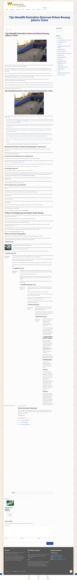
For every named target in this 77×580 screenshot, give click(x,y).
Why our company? (62, 74)
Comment (7, 525)
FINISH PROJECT (61, 49)
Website (38, 538)
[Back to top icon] (71, 571)
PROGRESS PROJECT (62, 57)
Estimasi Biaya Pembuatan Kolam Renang (64, 47)
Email (22, 538)
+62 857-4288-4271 (25, 420)
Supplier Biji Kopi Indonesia (29, 175)
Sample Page (60, 65)
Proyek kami (25, 210)
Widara (13, 492)
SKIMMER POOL (61, 69)
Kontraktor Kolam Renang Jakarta (64, 53)
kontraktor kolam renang (11, 77)
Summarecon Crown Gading (22, 120)
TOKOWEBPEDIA (22, 571)
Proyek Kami (60, 59)
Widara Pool (10, 571)
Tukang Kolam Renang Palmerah (9, 509)
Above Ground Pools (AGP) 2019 (64, 40)
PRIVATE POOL (61, 55)
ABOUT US (60, 38)
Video (59, 71)
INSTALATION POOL (62, 51)
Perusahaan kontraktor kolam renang (24, 160)
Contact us (60, 44)
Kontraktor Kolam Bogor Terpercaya (16, 231)
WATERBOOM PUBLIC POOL (64, 72)
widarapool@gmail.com (25, 424)
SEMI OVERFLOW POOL (63, 67)
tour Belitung (13, 69)
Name (6, 538)
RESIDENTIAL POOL (62, 63)
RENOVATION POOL (62, 61)
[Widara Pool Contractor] (16, 4)
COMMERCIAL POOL (62, 42)
